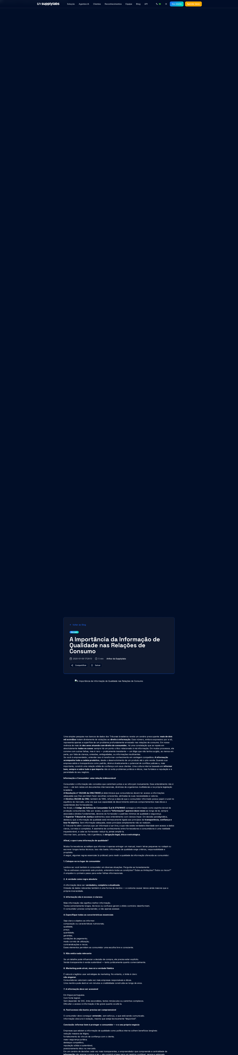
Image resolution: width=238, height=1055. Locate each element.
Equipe (129, 4)
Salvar (97, 665)
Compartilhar (80, 665)
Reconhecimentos (113, 4)
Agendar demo (193, 4)
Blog (138, 4)
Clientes (97, 4)
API (146, 4)
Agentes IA (84, 4)
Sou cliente (177, 4)
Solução (71, 4)
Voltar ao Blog (79, 624)
